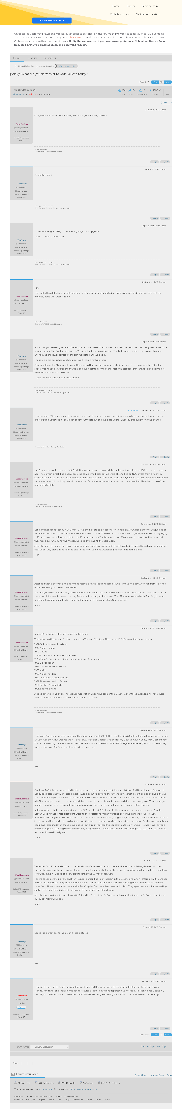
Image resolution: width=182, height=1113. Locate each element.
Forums (16, 58)
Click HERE (75, 37)
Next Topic (162, 1046)
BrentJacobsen (22, 124)
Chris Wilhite (45, 1089)
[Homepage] (52, 8)
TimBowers (22, 184)
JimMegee (22, 745)
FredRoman (22, 425)
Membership (150, 6)
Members (32, 58)
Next (167, 82)
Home (116, 6)
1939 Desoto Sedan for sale (83, 1089)
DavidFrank (33, 94)
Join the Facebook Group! (51, 20)
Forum (131, 6)
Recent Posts (50, 58)
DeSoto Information (148, 14)
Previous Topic (147, 1046)
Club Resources (119, 14)
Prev (155, 82)
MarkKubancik (22, 538)
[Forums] (12, 66)
